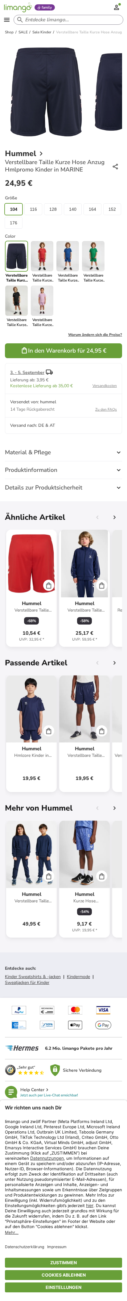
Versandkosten (104, 385)
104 (13, 209)
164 (92, 209)
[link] (42, 262)
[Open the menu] (7, 19)
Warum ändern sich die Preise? (95, 334)
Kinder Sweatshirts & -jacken (33, 977)
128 (53, 209)
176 (13, 222)
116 (33, 209)
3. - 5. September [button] (27, 372)
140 (72, 209)
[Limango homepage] (18, 7)
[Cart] (48, 585)
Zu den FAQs (106, 409)
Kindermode (78, 977)
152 (112, 209)
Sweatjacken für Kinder (27, 982)
